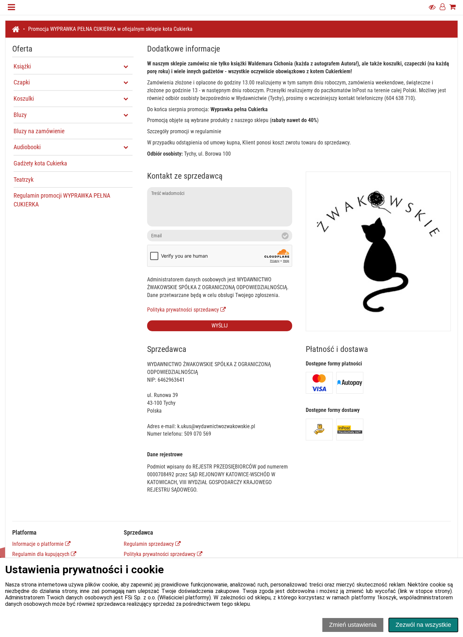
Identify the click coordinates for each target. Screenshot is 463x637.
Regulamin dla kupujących (41, 554)
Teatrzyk (24, 179)
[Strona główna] (18, 29)
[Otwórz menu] (11, 7)
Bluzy (20, 114)
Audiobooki (27, 147)
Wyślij (220, 325)
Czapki (22, 82)
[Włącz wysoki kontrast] (432, 7)
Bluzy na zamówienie (39, 131)
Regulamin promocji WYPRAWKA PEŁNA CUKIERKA (62, 200)
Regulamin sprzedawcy (149, 544)
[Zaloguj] (442, 7)
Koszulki (24, 98)
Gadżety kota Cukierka (40, 163)
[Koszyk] (452, 7)
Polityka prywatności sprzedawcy (183, 309)
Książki (22, 66)
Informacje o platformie (38, 544)
